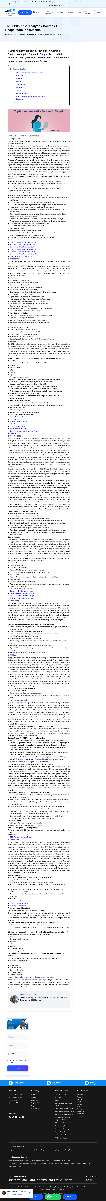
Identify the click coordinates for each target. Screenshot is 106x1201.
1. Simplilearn (19, 75)
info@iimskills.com (18, 2)
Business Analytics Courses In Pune (22, 244)
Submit (17, 1068)
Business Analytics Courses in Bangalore (24, 254)
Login (98, 12)
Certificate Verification (24, 1187)
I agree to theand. (18, 1061)
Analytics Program (14, 1150)
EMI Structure (86, 12)
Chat (70, 1197)
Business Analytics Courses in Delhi (22, 247)
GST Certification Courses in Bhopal (22, 596)
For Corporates (47, 12)
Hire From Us (35, 1108)
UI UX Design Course (61, 1138)
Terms (21, 1060)
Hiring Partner (53, 2)
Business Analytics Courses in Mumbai (23, 249)
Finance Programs (27, 1150)
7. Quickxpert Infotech (22, 93)
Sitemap (61, 1189)
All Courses (25, 12)
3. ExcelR (18, 81)
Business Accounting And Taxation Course (24, 431)
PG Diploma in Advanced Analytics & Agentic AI (23, 1163)
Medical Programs (41, 1150)
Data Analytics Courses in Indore (21, 256)
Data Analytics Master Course (64, 1114)
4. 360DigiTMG (20, 84)
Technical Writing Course (18, 421)
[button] (9, 1054)
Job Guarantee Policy (81, 1187)
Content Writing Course (18, 426)
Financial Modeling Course (19, 428)
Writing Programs (70, 1150)
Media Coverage (65, 2)
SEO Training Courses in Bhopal (21, 837)
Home (33, 1094)
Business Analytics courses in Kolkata (23, 242)
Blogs (79, 12)
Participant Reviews (79, 2)
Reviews (70, 12)
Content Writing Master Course (64, 1108)
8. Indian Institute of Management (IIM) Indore (30, 96)
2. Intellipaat (19, 78)
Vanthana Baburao (28, 994)
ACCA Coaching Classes (62, 1095)
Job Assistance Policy (48, 1189)
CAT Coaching (15, 433)
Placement (36, 12)
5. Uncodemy (19, 87)
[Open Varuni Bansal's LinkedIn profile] (29, 1195)
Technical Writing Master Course (64, 1135)
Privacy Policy (14, 1062)
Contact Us (34, 1100)
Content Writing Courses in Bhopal (21, 591)
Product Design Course (62, 1132)
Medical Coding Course (62, 1126)
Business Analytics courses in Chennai (23, 251)
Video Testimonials (55, 5)
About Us (34, 1097)
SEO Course (14, 419)
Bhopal (43, 54)
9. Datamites (19, 99)
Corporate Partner (36, 1106)
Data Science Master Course (63, 1123)
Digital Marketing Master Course (64, 1111)
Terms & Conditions (41, 1187)
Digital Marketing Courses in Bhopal (22, 593)
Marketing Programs (56, 1150)
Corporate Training (36, 1103)
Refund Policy (67, 1187)
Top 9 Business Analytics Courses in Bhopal (29, 73)
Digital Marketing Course (18, 417)
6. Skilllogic (18, 90)
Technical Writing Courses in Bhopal (22, 598)
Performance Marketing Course (64, 1129)
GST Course (14, 424)
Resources (59, 12)
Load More (13, 103)
